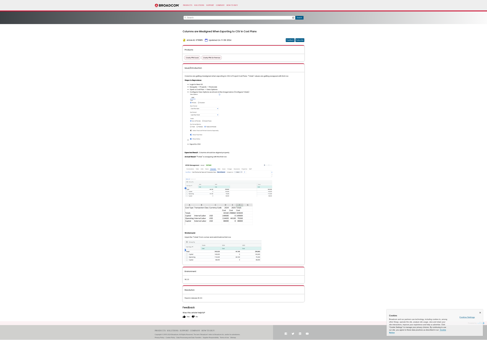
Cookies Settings (467, 317)
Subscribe (299, 40)
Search (299, 18)
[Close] (480, 312)
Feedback (290, 40)
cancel (293, 17)
